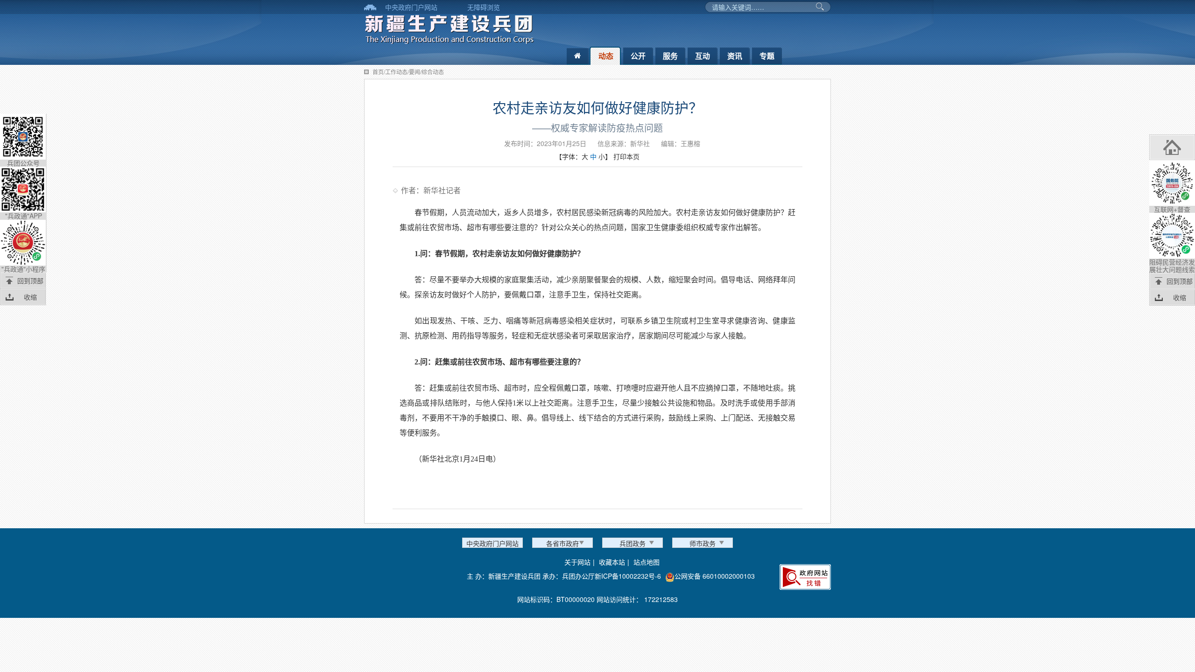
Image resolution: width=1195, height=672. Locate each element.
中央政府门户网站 (411, 7)
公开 (638, 55)
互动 (702, 55)
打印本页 (626, 156)
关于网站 (577, 562)
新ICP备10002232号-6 (628, 576)
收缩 (30, 296)
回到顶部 (30, 280)
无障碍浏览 (483, 7)
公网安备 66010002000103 (715, 576)
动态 (605, 55)
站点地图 (646, 562)
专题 (766, 55)
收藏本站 (612, 562)
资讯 (734, 55)
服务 (670, 55)
